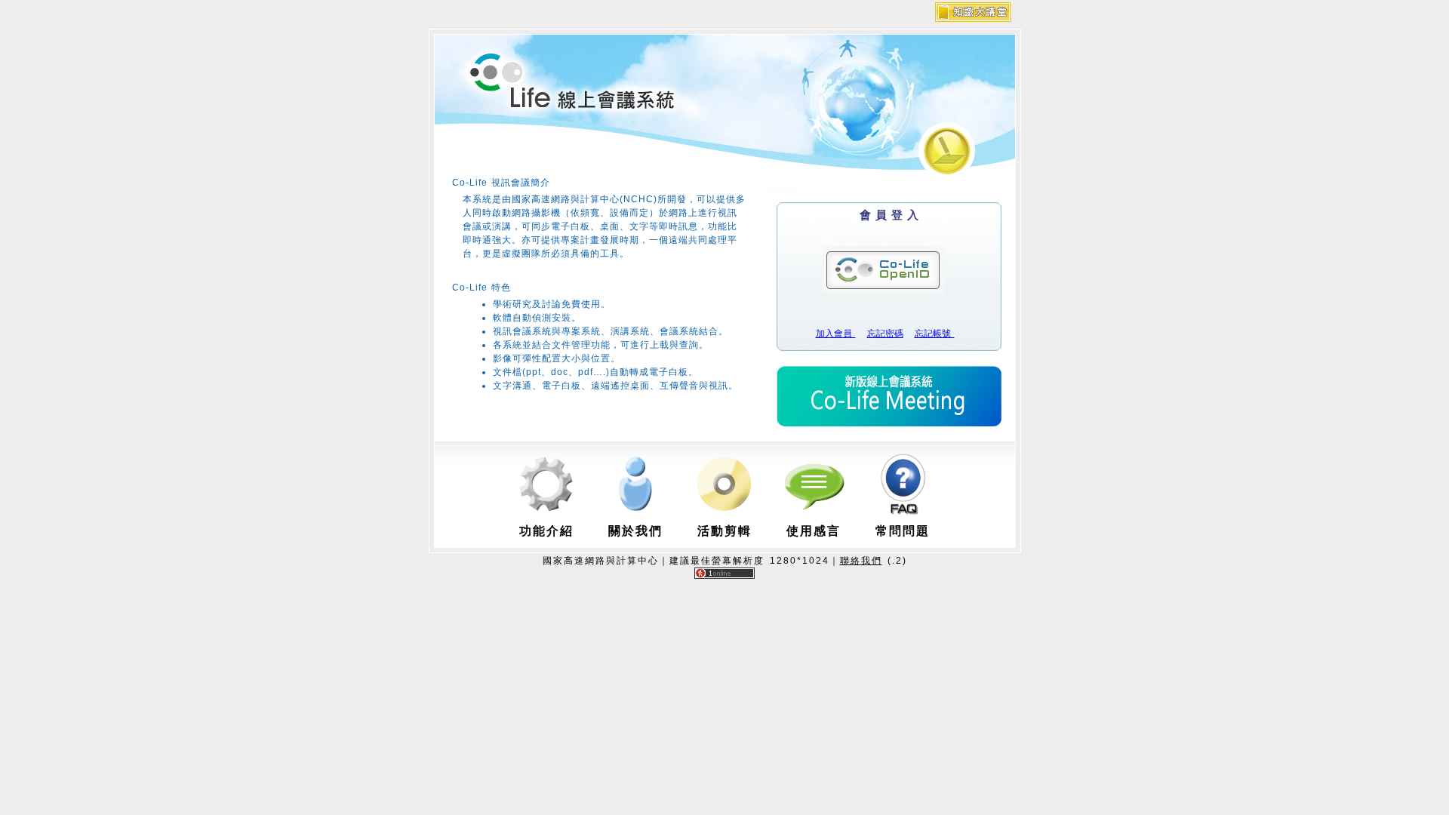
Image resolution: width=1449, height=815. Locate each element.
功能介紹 (546, 530)
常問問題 (902, 530)
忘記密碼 (885, 333)
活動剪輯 (724, 530)
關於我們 (635, 530)
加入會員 (836, 333)
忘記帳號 (935, 333)
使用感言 (813, 530)
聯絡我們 (861, 560)
